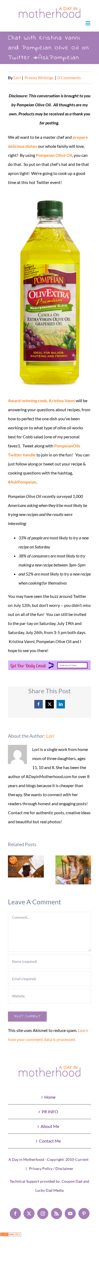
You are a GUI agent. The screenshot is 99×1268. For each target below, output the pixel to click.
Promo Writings (39, 77)
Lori (17, 77)
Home (49, 1096)
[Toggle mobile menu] (88, 23)
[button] (12, 870)
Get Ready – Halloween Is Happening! (26, 866)
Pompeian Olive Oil (54, 155)
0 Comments (69, 77)
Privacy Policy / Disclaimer (51, 1168)
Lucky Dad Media (49, 1190)
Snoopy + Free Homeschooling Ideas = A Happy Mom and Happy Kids (73, 870)
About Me (50, 1126)
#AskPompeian (22, 481)
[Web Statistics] (10, 1236)
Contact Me (50, 1140)
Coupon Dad (72, 1181)
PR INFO (50, 1111)
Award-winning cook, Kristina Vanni (41, 400)
